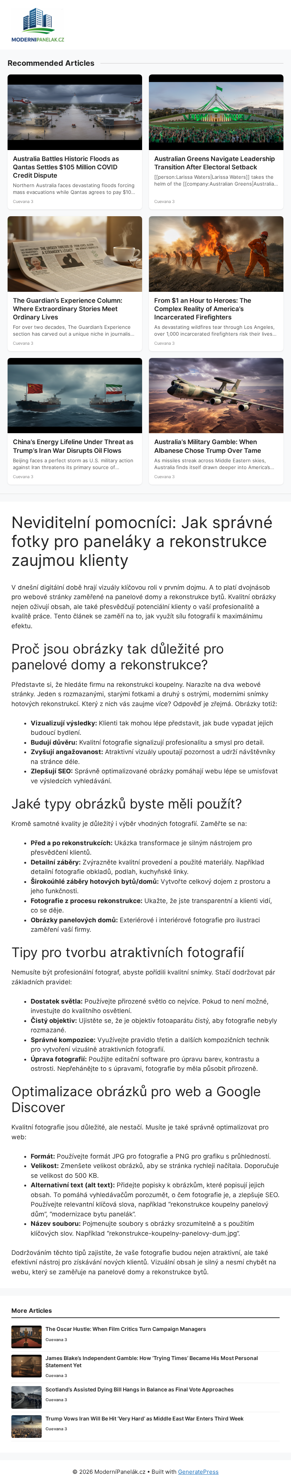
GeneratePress (198, 1471)
